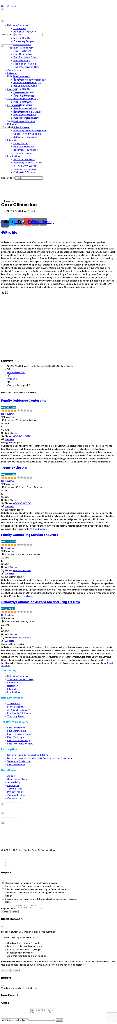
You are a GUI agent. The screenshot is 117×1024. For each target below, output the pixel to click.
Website (12, 378)
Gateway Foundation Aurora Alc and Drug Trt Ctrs (40, 602)
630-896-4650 (16, 372)
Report (14, 912)
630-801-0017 (21, 436)
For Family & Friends (19, 713)
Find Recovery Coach (19, 734)
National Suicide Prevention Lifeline (27, 755)
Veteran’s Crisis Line (18, 761)
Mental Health (15, 706)
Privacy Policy (15, 791)
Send (59, 1020)
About (11, 775)
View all (5, 665)
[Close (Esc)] (2, 880)
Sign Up (5, 6)
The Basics (13, 703)
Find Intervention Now (20, 743)
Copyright (13, 785)
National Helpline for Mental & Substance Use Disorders (39, 758)
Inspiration (13, 692)
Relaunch (12, 685)
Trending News (16, 716)
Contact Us (14, 798)
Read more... (40, 529)
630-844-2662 (22, 570)
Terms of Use (14, 788)
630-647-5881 (22, 637)
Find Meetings (15, 737)
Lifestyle (12, 689)
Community (14, 682)
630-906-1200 (22, 503)
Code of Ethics (16, 795)
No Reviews (7, 413)
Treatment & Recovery (20, 679)
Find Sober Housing (18, 740)
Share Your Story (17, 779)
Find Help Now (8, 127)
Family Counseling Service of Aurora (29, 535)
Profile (11, 232)
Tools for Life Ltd (14, 468)
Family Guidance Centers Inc (24, 400)
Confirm (15, 970)
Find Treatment (16, 727)
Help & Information (18, 676)
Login (14, 6)
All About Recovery (18, 710)
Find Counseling (16, 730)
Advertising (14, 782)
